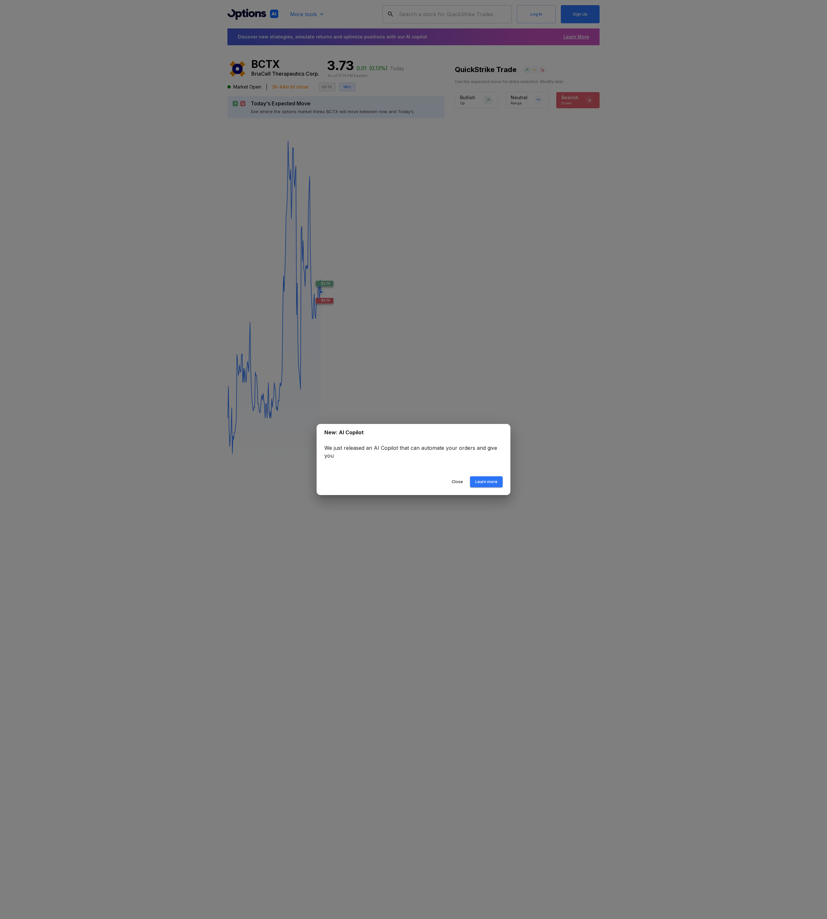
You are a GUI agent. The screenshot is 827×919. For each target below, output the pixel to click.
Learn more (486, 481)
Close (457, 481)
